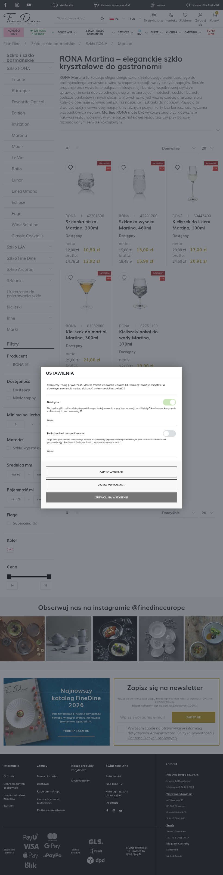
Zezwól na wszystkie (111, 497)
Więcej (50, 419)
